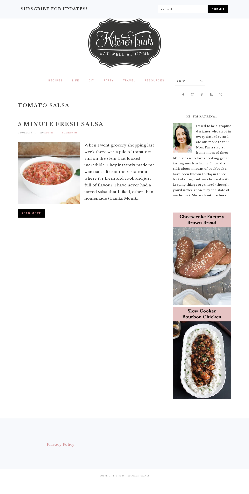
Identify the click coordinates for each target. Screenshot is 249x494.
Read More (31, 213)
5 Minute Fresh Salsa (60, 124)
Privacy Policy (61, 444)
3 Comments (69, 132)
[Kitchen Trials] (124, 68)
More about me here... (210, 195)
